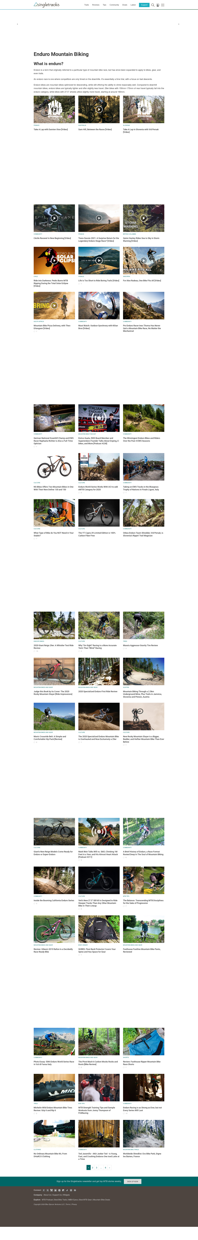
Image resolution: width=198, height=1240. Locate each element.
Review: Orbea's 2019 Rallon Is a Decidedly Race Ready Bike (53, 950)
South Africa (39, 321)
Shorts (126, 1057)
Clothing (37, 1149)
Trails (86, 5)
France (36, 125)
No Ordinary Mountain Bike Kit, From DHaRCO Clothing (50, 1155)
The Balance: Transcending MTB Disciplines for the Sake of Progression (143, 901)
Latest (133, 5)
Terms (68, 1204)
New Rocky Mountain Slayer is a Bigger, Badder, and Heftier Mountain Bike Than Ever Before (143, 739)
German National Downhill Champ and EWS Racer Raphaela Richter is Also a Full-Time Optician (54, 441)
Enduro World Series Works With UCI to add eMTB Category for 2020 (98, 488)
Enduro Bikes (39, 641)
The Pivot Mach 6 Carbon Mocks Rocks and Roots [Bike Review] (98, 1062)
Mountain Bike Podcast (87, 434)
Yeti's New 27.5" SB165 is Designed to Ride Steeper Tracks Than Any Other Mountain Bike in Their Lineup (97, 903)
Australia (82, 125)
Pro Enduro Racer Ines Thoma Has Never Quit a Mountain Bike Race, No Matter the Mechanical (142, 328)
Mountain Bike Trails (131, 1149)
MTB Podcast (47, 1199)
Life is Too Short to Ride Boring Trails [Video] (98, 280)
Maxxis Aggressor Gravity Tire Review (140, 645)
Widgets (66, 1194)
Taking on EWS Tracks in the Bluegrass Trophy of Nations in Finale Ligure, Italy (141, 488)
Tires (125, 641)
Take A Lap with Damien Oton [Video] (51, 129)
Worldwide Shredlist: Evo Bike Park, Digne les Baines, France (142, 1155)
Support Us (57, 1194)
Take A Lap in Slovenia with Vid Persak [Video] (141, 130)
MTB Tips (126, 896)
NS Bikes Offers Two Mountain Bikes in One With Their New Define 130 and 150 (53, 488)
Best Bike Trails (60, 1199)
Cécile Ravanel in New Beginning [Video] (52, 238)
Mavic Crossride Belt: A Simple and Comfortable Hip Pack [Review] (50, 737)
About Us (47, 1194)
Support (144, 5)
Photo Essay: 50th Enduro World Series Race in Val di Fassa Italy (54, 1062)
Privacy (74, 1204)
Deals (124, 5)
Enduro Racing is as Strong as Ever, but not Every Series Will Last (142, 1108)
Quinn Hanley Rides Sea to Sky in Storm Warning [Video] (141, 239)
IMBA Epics (73, 1199)
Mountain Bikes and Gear (43, 687)
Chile (36, 276)
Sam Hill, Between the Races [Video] (95, 129)
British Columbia (129, 234)
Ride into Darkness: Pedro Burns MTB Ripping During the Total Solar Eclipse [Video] (51, 283)
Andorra (126, 276)
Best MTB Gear (85, 1199)
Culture (37, 483)
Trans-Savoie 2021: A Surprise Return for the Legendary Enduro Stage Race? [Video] (98, 239)
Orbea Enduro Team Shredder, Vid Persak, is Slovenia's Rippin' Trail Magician (143, 534)
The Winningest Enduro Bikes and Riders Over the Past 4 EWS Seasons (141, 439)
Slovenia (126, 125)
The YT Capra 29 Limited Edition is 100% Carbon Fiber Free (97, 534)
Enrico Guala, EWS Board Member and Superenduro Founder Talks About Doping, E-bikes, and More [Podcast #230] (98, 441)
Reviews (95, 5)
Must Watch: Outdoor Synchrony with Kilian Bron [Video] (98, 326)
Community (114, 5)
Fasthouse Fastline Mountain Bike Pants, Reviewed (142, 950)
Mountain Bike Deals (101, 1199)
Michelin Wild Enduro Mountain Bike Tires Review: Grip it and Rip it (53, 1108)
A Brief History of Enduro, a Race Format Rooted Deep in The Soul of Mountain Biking (143, 852)
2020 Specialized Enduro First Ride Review (97, 691)
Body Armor (83, 945)
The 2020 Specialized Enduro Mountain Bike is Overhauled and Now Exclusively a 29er (98, 737)
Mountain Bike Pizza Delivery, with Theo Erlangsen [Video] (52, 326)
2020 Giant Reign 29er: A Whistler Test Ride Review (54, 646)
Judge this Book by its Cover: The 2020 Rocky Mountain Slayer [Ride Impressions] (53, 692)
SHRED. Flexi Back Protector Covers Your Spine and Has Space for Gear (97, 950)
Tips (104, 5)
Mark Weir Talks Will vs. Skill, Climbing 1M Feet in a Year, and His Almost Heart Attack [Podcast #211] (98, 854)
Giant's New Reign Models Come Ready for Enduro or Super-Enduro (53, 852)
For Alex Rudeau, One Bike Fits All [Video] (142, 280)
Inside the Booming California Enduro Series (54, 900)
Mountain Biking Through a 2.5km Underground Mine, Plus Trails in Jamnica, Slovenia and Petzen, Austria (142, 694)
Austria (126, 687)
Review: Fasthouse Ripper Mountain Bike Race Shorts (142, 1062)
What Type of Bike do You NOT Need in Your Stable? (54, 534)
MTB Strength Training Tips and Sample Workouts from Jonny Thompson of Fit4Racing (96, 1110)
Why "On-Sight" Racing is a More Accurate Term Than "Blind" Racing (97, 646)
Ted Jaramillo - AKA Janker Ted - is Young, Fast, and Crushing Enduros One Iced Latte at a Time (98, 1156)
